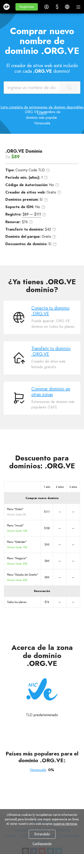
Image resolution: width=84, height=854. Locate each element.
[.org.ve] (42, 689)
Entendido (42, 834)
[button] (26, 7)
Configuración (42, 843)
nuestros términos (65, 823)
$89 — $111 (31, 214)
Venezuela (38, 770)
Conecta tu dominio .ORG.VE (50, 311)
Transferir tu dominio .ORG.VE (51, 351)
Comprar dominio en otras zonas (50, 391)
